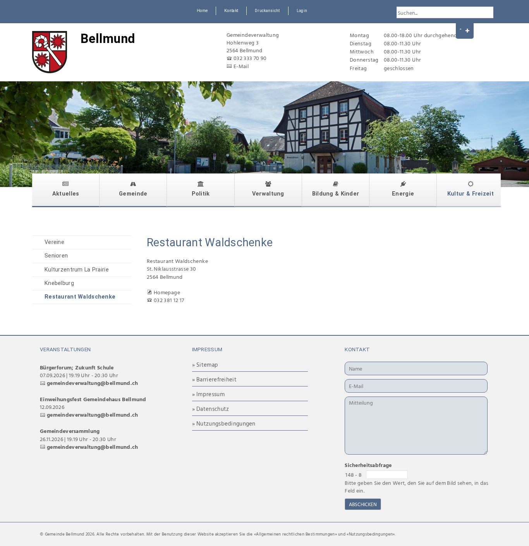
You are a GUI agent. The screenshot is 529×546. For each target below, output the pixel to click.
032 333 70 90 (250, 58)
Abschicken (363, 504)
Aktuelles (65, 194)
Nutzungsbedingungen (371, 534)
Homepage (167, 292)
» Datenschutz (210, 408)
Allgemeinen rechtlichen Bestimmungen (295, 534)
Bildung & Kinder (335, 194)
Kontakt (231, 11)
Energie (403, 194)
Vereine (54, 242)
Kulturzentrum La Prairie (77, 269)
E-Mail (241, 66)
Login (302, 11)
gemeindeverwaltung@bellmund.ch (92, 383)
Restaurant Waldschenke (80, 297)
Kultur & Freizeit (470, 194)
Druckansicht (267, 11)
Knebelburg (59, 283)
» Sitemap (205, 364)
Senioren (56, 255)
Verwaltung (268, 194)
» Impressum (208, 394)
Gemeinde (133, 194)
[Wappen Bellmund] (49, 52)
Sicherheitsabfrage (368, 465)
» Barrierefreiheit (214, 379)
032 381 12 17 (169, 300)
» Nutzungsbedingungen (224, 423)
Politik (201, 194)
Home (202, 11)
